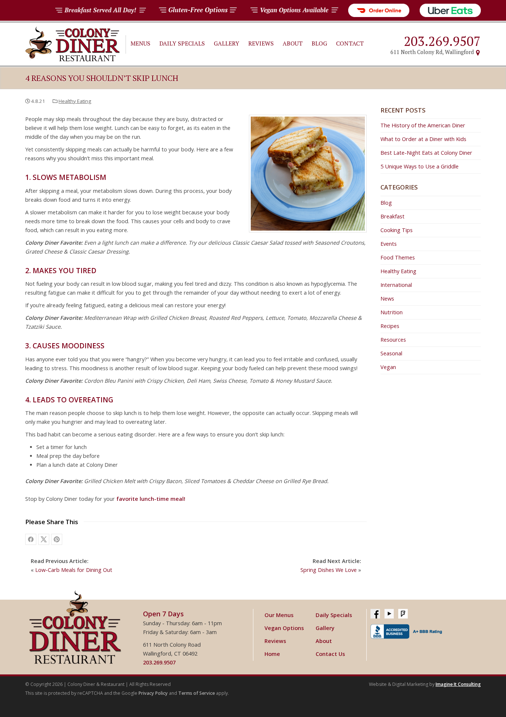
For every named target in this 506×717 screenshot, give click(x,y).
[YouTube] (389, 613)
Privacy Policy (153, 693)
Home (272, 653)
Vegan (388, 367)
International (396, 284)
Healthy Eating (75, 101)
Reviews (261, 43)
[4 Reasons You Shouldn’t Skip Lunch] (56, 539)
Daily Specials (182, 43)
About (293, 43)
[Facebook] (375, 613)
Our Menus (278, 615)
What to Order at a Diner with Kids (423, 139)
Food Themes (397, 257)
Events (388, 243)
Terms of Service (196, 693)
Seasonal (391, 353)
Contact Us (330, 653)
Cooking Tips (396, 230)
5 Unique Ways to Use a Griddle (419, 166)
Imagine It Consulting (458, 684)
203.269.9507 (442, 41)
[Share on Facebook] (30, 539)
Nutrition (391, 312)
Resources (393, 339)
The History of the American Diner (422, 125)
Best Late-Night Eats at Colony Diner (426, 152)
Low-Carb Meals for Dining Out (73, 569)
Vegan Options (284, 627)
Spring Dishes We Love (328, 569)
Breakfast (392, 216)
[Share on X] (43, 539)
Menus (140, 43)
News (387, 298)
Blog (319, 43)
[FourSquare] (403, 613)
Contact (350, 43)
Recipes (389, 325)
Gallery (226, 43)
